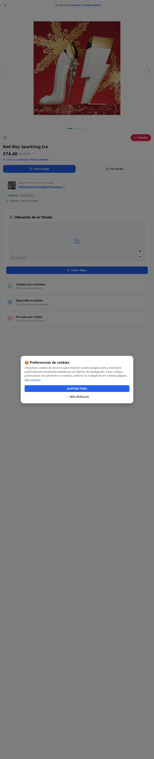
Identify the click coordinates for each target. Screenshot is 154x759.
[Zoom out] (140, 256)
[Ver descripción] (34, 153)
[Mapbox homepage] (19, 258)
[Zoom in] (140, 251)
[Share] (5, 137)
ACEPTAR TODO (77, 388)
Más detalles (33, 380)
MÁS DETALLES (79, 396)
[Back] (5, 5)
